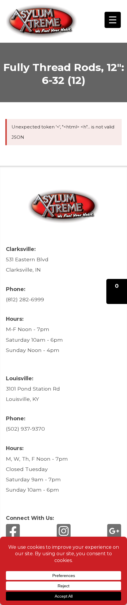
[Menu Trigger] (113, 20)
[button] (116, 291)
